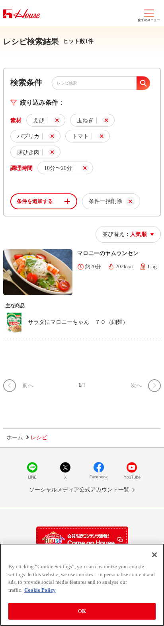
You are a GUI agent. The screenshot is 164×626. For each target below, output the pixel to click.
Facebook (99, 470)
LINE (32, 470)
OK (82, 611)
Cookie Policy (40, 590)
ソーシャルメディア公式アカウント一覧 (79, 490)
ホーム (14, 438)
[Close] (154, 555)
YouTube (132, 470)
